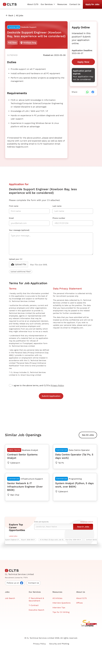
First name (13, 206)
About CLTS (32, 4)
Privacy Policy (57, 385)
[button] (47, 4)
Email (11, 218)
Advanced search (86, 522)
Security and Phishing (59, 644)
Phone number (58, 218)
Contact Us (74, 4)
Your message (19, 230)
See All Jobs (88, 435)
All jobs (19, 15)
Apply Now (83, 62)
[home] (11, 4)
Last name (56, 206)
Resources (62, 4)
